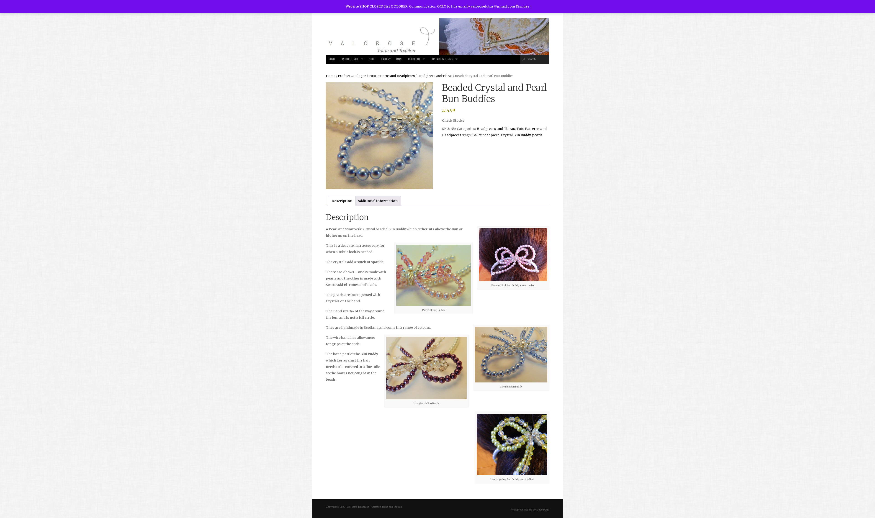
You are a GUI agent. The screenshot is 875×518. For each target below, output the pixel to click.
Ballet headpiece (485, 135)
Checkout (414, 59)
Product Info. (350, 59)
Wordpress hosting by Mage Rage (530, 509)
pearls (537, 135)
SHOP (372, 59)
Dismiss (522, 6)
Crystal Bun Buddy (516, 135)
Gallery (386, 59)
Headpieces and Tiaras (434, 76)
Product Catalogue (352, 76)
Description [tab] (342, 201)
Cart (399, 59)
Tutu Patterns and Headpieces (392, 76)
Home (332, 59)
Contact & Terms (442, 59)
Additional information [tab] (378, 201)
